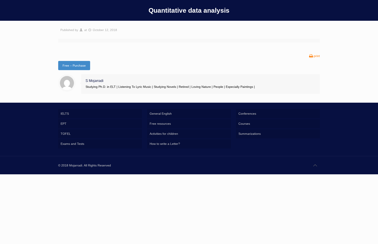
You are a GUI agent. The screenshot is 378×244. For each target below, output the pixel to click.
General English (161, 113)
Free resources (160, 123)
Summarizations (249, 133)
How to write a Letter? (165, 143)
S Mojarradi (94, 81)
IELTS (65, 113)
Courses (244, 123)
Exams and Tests (72, 143)
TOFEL (66, 133)
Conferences (247, 113)
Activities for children (164, 133)
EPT (63, 123)
